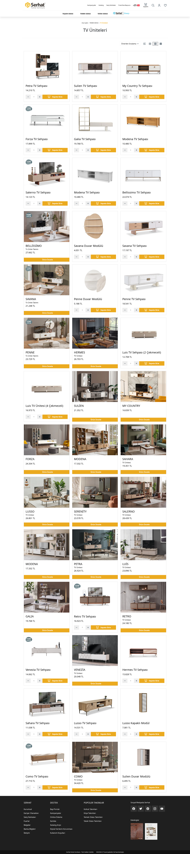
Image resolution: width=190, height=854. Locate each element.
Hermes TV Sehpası (135, 670)
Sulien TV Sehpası (85, 86)
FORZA (30, 459)
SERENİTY (80, 511)
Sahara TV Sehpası (38, 723)
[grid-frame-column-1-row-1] (144, 44)
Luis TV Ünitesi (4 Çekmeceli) (44, 406)
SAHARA (127, 459)
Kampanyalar (91, 5)
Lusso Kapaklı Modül (136, 723)
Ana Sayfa (85, 23)
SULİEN (79, 406)
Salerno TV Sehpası (38, 192)
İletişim (27, 833)
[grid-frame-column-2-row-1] (150, 44)
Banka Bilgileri (30, 829)
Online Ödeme (56, 817)
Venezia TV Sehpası (38, 670)
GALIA (30, 616)
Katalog (101, 5)
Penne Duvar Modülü (88, 299)
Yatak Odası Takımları (93, 821)
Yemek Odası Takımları (93, 817)
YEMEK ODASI (94, 23)
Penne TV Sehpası (134, 299)
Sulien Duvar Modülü (136, 776)
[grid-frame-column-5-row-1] (164, 44)
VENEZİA (79, 670)
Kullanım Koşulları (57, 833)
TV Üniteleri (104, 23)
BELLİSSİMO (34, 246)
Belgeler (27, 825)
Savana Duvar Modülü (88, 246)
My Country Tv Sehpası (137, 86)
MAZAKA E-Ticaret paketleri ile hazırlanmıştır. (110, 852)
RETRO (126, 616)
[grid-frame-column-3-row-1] (155, 44)
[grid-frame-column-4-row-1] (161, 44)
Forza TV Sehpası (37, 139)
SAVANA (31, 299)
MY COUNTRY (131, 406)
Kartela (53, 821)
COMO (78, 776)
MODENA (80, 459)
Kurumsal (28, 809)
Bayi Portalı (54, 809)
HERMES (79, 352)
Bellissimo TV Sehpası (136, 192)
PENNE (30, 352)
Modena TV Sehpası (135, 139)
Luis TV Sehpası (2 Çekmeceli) (141, 352)
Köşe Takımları (90, 813)
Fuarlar (27, 821)
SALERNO (128, 511)
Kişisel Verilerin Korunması (61, 829)
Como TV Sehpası (37, 776)
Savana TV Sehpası (134, 246)
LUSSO (30, 511)
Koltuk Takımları (90, 809)
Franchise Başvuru (124, 5)
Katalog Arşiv (55, 825)
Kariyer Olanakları (31, 813)
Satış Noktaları (111, 5)
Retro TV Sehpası (85, 616)
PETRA (78, 564)
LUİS (125, 564)
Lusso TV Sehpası (85, 723)
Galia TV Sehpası (85, 139)
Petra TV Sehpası (36, 86)
